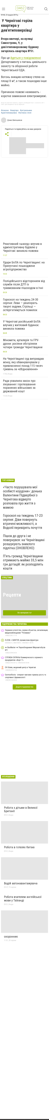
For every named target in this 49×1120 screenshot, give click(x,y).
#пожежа (5, 110)
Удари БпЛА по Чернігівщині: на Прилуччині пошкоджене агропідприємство (24, 266)
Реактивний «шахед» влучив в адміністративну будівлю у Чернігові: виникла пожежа (22, 247)
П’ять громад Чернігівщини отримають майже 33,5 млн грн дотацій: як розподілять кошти (23, 562)
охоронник (11, 936)
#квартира (14, 110)
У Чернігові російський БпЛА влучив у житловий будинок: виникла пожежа (21, 325)
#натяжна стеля (24, 113)
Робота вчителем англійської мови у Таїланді (22, 898)
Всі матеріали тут (24, 612)
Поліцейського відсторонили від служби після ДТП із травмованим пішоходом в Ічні (24, 284)
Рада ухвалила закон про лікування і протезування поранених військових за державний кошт (19, 386)
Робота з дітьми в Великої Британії (20, 809)
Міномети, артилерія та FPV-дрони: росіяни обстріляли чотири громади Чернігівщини (22, 343)
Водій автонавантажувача (20, 883)
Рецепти (12, 595)
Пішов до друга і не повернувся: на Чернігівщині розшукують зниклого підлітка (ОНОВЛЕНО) (23, 542)
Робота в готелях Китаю (19, 847)
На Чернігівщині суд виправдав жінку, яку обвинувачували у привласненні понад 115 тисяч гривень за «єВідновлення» (23, 364)
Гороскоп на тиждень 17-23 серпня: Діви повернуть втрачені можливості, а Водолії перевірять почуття (23, 521)
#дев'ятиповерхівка (9, 113)
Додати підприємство (24, 687)
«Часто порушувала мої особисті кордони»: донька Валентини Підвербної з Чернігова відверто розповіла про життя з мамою (22, 497)
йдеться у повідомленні (25, 58)
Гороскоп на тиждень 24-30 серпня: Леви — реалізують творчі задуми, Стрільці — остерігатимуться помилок (20, 305)
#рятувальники (26, 110)
